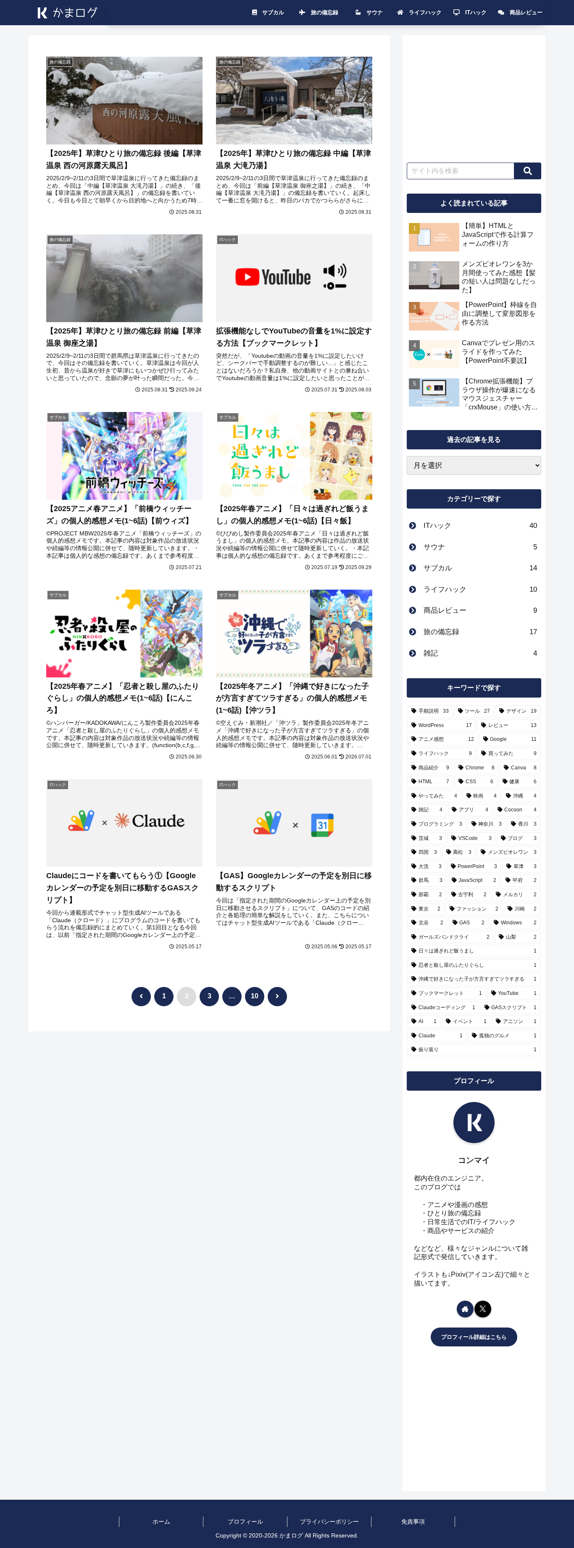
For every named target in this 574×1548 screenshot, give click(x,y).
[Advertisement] (474, 95)
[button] (527, 171)
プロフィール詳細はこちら (474, 1337)
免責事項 (413, 1521)
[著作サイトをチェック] (465, 1309)
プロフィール (245, 1521)
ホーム (161, 1521)
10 (254, 996)
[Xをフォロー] (482, 1309)
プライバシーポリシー (329, 1521)
